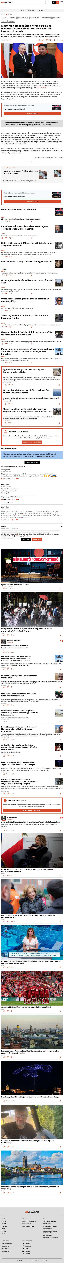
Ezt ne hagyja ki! (43, 171)
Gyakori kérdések (7, 1243)
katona (11, 21)
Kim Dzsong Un (23, 18)
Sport (3, 1228)
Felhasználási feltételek (49, 1226)
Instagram (28, 1246)
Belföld (3, 250)
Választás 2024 (26, 1223)
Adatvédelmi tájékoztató (50, 1221)
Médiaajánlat (5, 1248)
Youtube (27, 1251)
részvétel (13, 18)
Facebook (27, 1243)
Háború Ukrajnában (28, 1226)
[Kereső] (54, 2)
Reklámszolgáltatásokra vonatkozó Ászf (50, 1231)
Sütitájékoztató (47, 1235)
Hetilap (41, 10)
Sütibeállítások (6, 1251)
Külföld (10, 14)
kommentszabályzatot (45, 456)
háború (4, 18)
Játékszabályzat (47, 1228)
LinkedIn (27, 1253)
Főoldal (3, 14)
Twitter (27, 1248)
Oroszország (46, 18)
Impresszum (5, 1246)
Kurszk (4, 21)
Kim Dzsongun (35, 18)
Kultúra (4, 1231)
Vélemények (31, 10)
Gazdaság (4, 1226)
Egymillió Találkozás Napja (30, 1221)
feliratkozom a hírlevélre (32, 442)
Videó (2, 217)
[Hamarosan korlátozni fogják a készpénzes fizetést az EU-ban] (57, 176)
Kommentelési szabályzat (50, 1237)
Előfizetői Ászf (47, 1223)
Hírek (22, 10)
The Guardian (41, 88)
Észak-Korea (57, 18)
